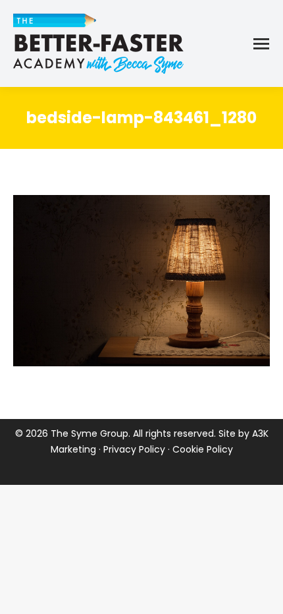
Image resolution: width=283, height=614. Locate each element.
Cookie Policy (202, 449)
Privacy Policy (134, 449)
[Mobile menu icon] (261, 44)
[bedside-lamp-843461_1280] (141, 280)
